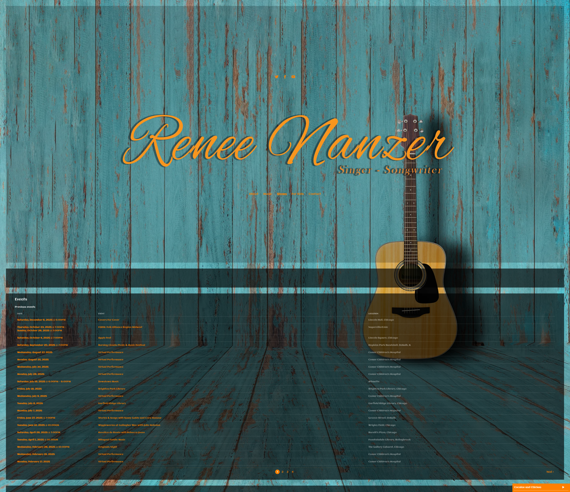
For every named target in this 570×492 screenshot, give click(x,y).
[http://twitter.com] (276, 77)
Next (549, 472)
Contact (315, 194)
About (253, 194)
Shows (282, 194)
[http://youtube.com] (293, 77)
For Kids (298, 194)
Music (267, 194)
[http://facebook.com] (285, 77)
